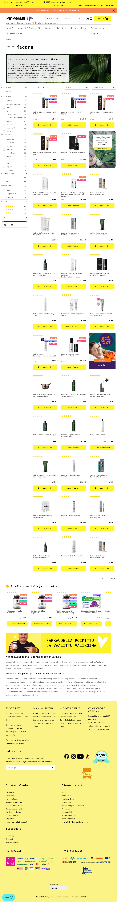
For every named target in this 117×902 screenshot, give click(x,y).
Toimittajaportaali (70, 815)
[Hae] (80, 18)
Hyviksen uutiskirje (13, 812)
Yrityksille (39, 23)
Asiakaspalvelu (11, 23)
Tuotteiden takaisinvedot (16, 822)
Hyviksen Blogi (68, 799)
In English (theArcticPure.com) (75, 822)
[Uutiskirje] (52, 767)
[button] (102, 18)
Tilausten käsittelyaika (15, 805)
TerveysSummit (68, 818)
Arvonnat (66, 809)
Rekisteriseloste (13, 842)
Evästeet (9, 839)
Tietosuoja (10, 836)
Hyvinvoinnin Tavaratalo (60, 897)
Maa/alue (54, 884)
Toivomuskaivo (50, 23)
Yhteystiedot (11, 792)
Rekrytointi (67, 802)
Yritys (64, 792)
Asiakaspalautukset (14, 802)
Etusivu (8, 39)
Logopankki (67, 812)
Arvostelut (66, 795)
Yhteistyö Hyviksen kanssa (73, 805)
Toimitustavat (12, 799)
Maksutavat (10, 795)
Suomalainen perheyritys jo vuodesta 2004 (96, 5)
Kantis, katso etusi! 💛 (26, 23)
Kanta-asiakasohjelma (15, 809)
